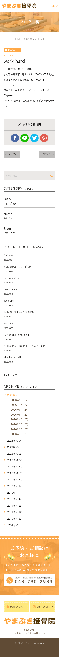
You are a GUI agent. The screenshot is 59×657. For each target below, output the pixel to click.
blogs (11, 50)
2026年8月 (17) (19, 400)
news (8, 216)
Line (24, 138)
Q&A (10, 201)
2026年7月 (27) (19, 405)
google (44, 138)
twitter (34, 138)
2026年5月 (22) (19, 415)
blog (9, 230)
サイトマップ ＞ (22, 643)
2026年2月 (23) (19, 429)
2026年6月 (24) (19, 410)
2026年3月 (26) (19, 424)
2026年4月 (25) (19, 419)
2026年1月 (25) (19, 434)
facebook (15, 138)
